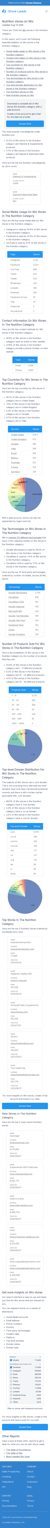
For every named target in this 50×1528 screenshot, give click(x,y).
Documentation (9, 1506)
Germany (15, 471)
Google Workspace (17, 592)
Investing (6, 1476)
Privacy (30, 1500)
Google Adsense (16, 606)
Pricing (5, 1500)
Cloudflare (13, 597)
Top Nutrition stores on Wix (19, 92)
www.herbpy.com (19, 1012)
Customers (32, 1481)
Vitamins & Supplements (24, 176)
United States (17, 434)
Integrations (8, 1481)
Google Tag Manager (18, 616)
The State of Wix (14, 1453)
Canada (14, 444)
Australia (15, 462)
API (4, 1487)
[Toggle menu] (46, 11)
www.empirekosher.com (22, 949)
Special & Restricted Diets (25, 194)
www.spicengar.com (19, 1142)
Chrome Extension (33, 3)
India (13, 448)
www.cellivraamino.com (21, 1205)
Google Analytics (16, 634)
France (14, 467)
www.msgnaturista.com (21, 1174)
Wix (24, 30)
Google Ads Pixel (16, 620)
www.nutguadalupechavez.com (25, 1268)
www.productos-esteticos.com (24, 1237)
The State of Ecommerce (18, 1449)
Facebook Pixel (15, 625)
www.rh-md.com (19, 980)
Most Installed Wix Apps (18, 1456)
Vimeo (11, 629)
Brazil (14, 453)
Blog (29, 1487)
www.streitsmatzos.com (22, 1043)
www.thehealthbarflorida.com (25, 1074)
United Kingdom (18, 439)
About (30, 1471)
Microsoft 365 (15, 611)
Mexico (14, 458)
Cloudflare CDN (16, 602)
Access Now (25, 123)
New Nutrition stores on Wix (20, 95)
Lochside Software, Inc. (13, 1522)
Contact (31, 1476)
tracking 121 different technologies (25, 537)
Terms (30, 1506)
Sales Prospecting (11, 1471)
